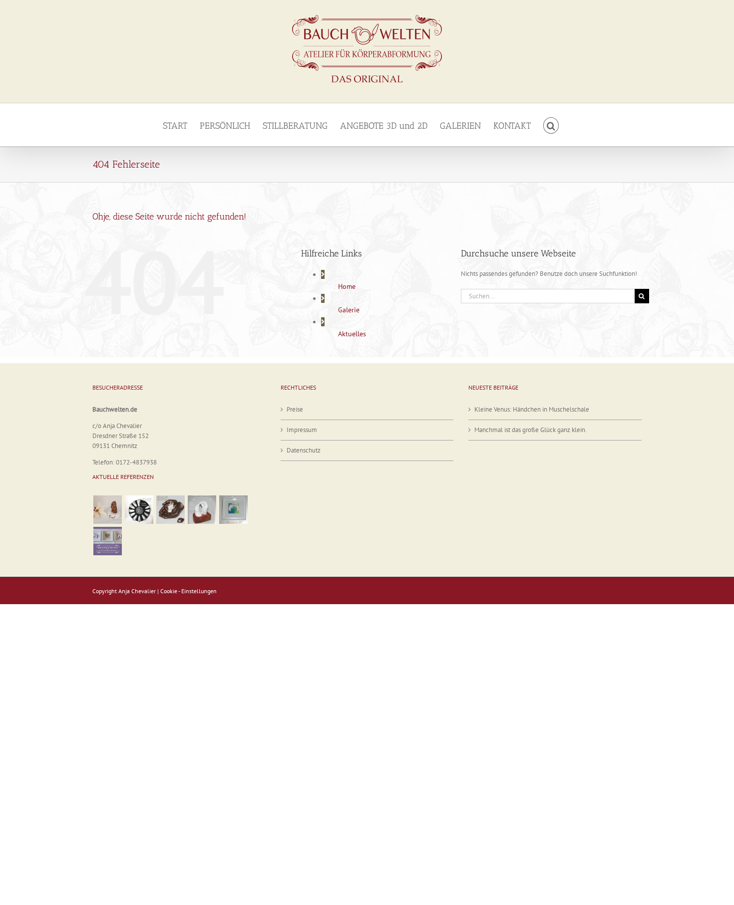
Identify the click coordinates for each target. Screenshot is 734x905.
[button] (551, 124)
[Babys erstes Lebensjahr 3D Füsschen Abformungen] (139, 509)
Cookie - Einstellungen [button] (188, 591)
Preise (295, 409)
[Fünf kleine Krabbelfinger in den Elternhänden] (170, 509)
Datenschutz (304, 450)
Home (347, 286)
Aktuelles (352, 333)
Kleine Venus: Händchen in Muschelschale (531, 409)
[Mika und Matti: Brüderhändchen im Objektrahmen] (233, 509)
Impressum (302, 430)
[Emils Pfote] (107, 509)
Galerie (349, 309)
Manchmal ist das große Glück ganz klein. (530, 430)
